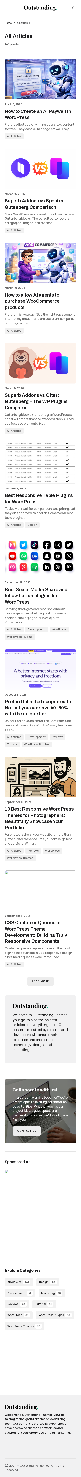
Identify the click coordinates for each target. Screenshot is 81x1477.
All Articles (14, 136)
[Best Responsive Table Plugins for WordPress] (40, 463)
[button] (7, 8)
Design (32, 525)
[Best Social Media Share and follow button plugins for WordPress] (40, 557)
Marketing (51, 1293)
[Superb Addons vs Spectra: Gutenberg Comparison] (40, 169)
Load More (40, 981)
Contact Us (26, 1131)
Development (36, 629)
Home (8, 23)
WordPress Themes (20, 858)
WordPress (59, 629)
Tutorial (12, 744)
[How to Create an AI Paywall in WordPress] (40, 79)
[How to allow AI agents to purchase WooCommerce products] (40, 263)
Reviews (57, 737)
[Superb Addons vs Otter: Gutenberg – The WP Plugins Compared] (40, 363)
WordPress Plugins (19, 637)
